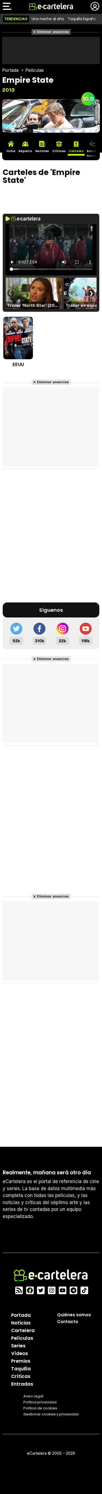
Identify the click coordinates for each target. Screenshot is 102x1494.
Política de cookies (40, 1408)
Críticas (20, 1376)
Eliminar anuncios (53, 32)
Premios (20, 1361)
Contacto (67, 1321)
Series (18, 1345)
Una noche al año (48, 19)
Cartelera (23, 1330)
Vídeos (19, 1353)
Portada (10, 70)
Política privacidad (40, 1402)
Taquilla (21, 1368)
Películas (34, 70)
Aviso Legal (33, 1396)
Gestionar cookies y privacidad (51, 1414)
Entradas (22, 1384)
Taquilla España (82, 19)
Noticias (21, 1323)
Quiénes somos (74, 1315)
